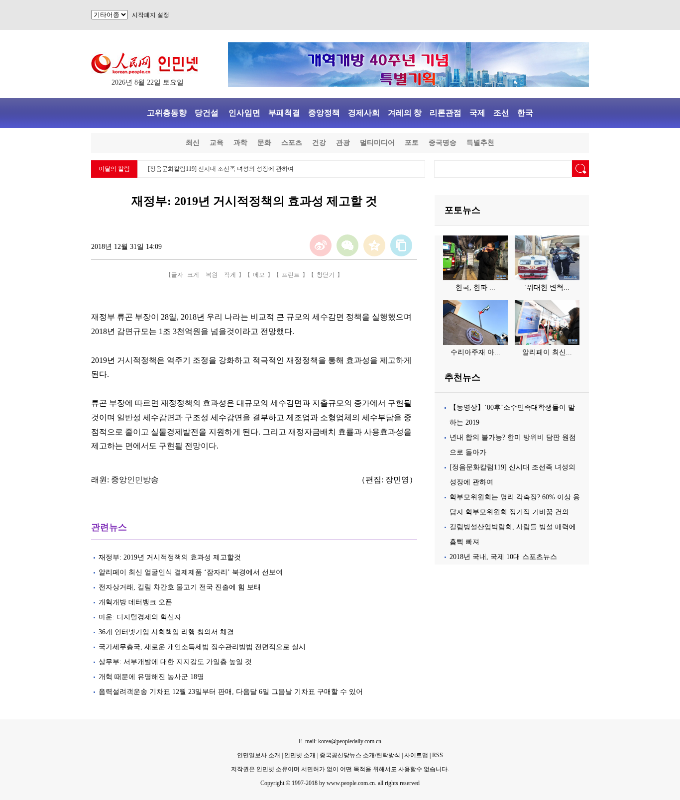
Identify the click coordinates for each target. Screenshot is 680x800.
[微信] (347, 245)
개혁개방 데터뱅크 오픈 (135, 602)
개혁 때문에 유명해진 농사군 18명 (151, 677)
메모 (259, 274)
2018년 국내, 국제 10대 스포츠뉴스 (503, 557)
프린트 (291, 274)
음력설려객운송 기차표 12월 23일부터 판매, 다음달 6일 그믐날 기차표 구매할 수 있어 (231, 691)
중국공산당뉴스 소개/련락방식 (360, 755)
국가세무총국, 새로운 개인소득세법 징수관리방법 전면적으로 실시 (202, 647)
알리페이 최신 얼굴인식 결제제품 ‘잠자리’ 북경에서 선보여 (191, 572)
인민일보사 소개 (258, 755)
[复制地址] (401, 245)
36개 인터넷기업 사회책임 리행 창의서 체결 (166, 632)
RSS (437, 755)
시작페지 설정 (150, 14)
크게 (193, 274)
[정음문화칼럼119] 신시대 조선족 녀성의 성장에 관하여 (221, 168)
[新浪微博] (321, 245)
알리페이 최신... (547, 352)
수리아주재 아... (475, 352)
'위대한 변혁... (547, 287)
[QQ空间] (374, 245)
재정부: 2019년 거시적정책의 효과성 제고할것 (170, 557)
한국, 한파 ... (475, 287)
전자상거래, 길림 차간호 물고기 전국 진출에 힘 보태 (180, 587)
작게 (230, 274)
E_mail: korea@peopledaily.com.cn (340, 741)
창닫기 (326, 274)
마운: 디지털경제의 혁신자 (140, 617)
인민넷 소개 (299, 755)
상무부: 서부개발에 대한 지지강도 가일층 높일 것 (175, 662)
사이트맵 (416, 755)
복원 (212, 274)
